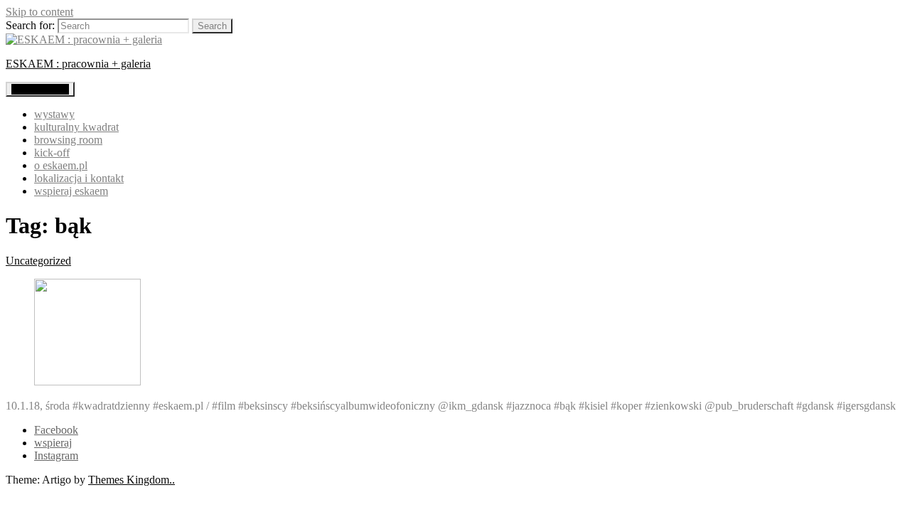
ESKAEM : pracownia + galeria (78, 64)
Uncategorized (38, 261)
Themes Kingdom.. (131, 480)
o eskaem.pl (60, 165)
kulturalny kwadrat (76, 127)
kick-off (52, 152)
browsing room (68, 140)
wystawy (54, 114)
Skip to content (39, 12)
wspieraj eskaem (71, 191)
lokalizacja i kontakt (79, 178)
